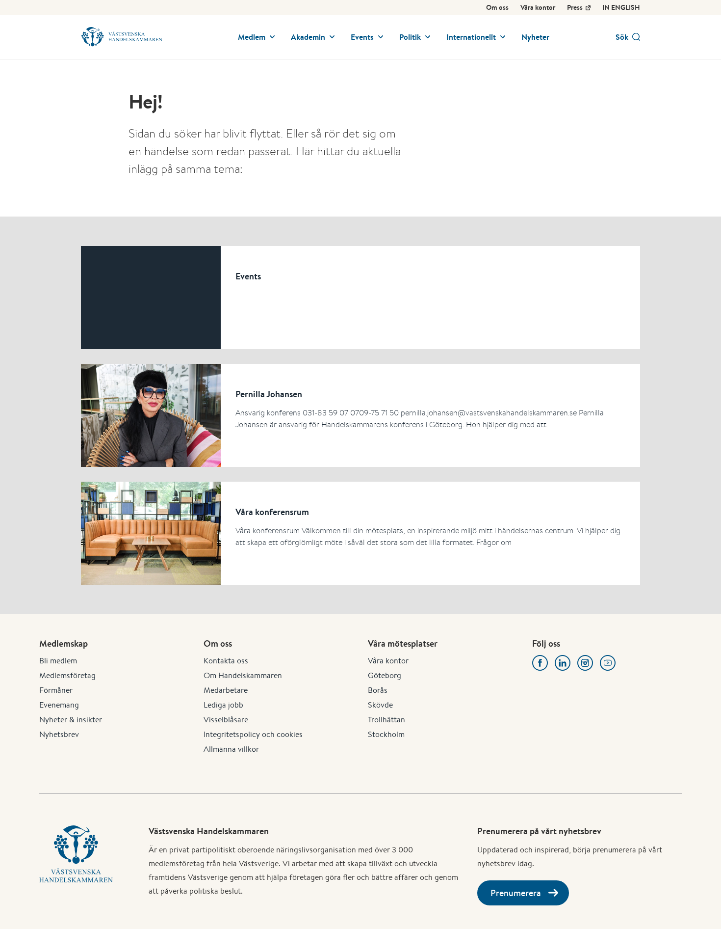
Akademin (308, 36)
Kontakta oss (226, 661)
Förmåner (56, 690)
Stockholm (386, 734)
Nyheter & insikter (70, 719)
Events (362, 36)
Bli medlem (58, 661)
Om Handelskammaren (243, 675)
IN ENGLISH (621, 7)
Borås (377, 690)
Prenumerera (515, 893)
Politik (410, 36)
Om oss (497, 7)
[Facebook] (540, 663)
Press (575, 7)
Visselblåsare (226, 719)
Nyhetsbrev (59, 734)
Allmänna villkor (231, 749)
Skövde (380, 705)
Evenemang (59, 705)
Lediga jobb (223, 705)
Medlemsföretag (67, 675)
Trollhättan (386, 719)
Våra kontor (537, 7)
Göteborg (384, 675)
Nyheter (535, 36)
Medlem (251, 36)
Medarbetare (226, 690)
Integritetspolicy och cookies (253, 734)
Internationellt (471, 36)
